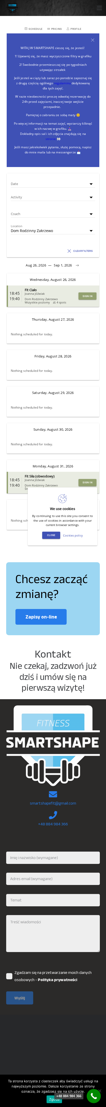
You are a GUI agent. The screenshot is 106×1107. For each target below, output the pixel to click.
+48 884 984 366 (53, 824)
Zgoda (54, 1099)
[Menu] (99, 8)
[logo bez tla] (12, 8)
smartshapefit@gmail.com (53, 803)
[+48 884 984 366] (94, 1096)
